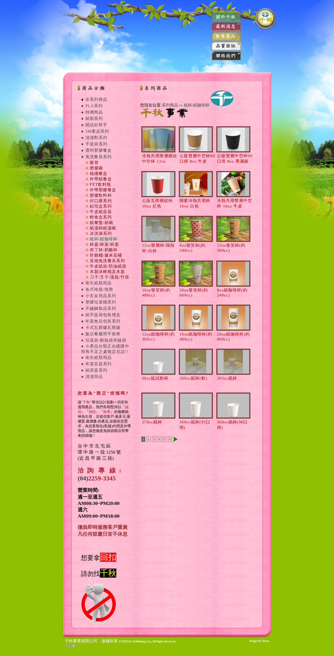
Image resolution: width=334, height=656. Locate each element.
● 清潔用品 (92, 376)
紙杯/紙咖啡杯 (103, 239)
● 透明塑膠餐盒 (96, 150)
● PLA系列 (92, 106)
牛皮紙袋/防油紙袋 (108, 266)
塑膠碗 (96, 168)
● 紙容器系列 (94, 370)
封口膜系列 (101, 201)
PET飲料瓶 (100, 184)
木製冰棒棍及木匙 (107, 271)
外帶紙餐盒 (101, 179)
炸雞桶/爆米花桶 (106, 255)
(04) (83, 478)
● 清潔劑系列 (94, 137)
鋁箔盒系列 (101, 206)
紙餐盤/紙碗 (101, 222)
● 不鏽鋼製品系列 (98, 308)
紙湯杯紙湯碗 (103, 228)
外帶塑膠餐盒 (103, 190)
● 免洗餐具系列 (96, 156)
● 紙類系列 (92, 118)
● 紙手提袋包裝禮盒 (100, 315)
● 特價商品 (92, 112)
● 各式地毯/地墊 (97, 289)
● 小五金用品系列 (98, 295)
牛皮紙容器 (101, 211)
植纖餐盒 (98, 173)
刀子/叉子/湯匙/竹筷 (109, 277)
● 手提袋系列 (94, 144)
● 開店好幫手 (94, 125)
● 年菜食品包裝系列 (100, 321)
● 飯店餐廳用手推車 (100, 334)
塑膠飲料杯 (101, 195)
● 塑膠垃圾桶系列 (98, 302)
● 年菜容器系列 (96, 364)
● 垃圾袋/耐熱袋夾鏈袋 (103, 340)
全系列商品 (96, 99)
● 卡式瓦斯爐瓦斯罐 (100, 327)
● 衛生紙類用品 (96, 283)
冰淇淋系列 (101, 233)
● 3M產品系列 (95, 131)
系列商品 (170, 105)
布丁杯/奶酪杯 (103, 250)
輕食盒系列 (101, 217)
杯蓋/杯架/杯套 (104, 244)
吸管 (94, 162)
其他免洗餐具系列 (107, 260)
